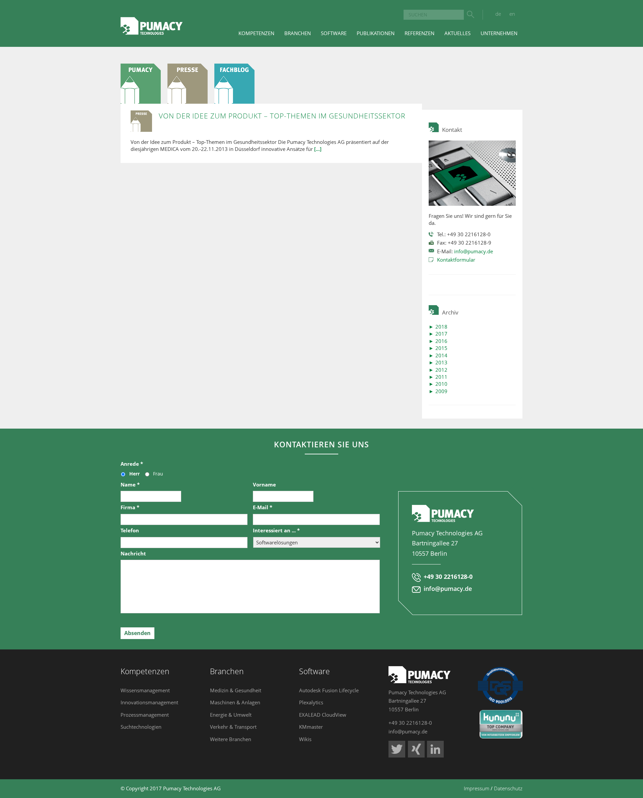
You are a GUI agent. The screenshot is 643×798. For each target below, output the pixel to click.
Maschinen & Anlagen (235, 702)
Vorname (264, 484)
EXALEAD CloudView (322, 714)
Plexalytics (311, 702)
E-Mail (262, 507)
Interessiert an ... (276, 530)
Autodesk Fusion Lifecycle (329, 690)
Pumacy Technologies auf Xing (416, 749)
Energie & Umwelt (231, 714)
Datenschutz (508, 788)
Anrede (132, 464)
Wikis (305, 739)
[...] (318, 149)
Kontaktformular (456, 259)
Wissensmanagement (145, 690)
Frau (158, 473)
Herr (134, 473)
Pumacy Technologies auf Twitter (396, 749)
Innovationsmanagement (149, 702)
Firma (130, 507)
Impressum (476, 788)
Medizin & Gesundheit (235, 690)
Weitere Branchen (230, 739)
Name (130, 484)
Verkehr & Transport (233, 726)
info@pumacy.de (473, 251)
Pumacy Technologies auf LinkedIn (435, 749)
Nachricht (133, 553)
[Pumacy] (144, 83)
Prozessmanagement (145, 714)
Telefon (130, 530)
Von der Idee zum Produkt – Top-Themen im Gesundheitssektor (282, 115)
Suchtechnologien (141, 726)
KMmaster (311, 726)
